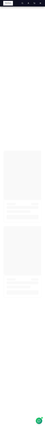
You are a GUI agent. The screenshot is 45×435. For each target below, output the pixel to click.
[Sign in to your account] (28, 3)
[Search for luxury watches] (22, 3)
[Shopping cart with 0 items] (34, 3)
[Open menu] (40, 3)
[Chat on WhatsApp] (39, 421)
